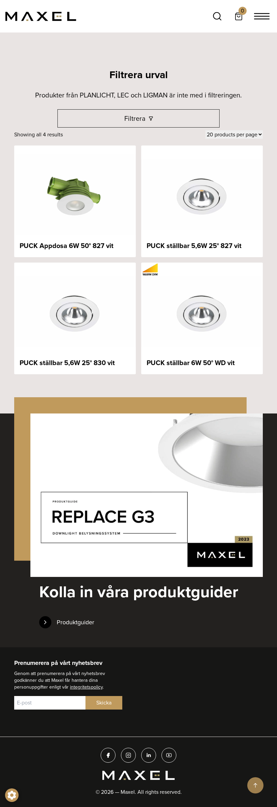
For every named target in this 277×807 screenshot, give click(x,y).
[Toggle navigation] (262, 16)
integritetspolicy (86, 687)
